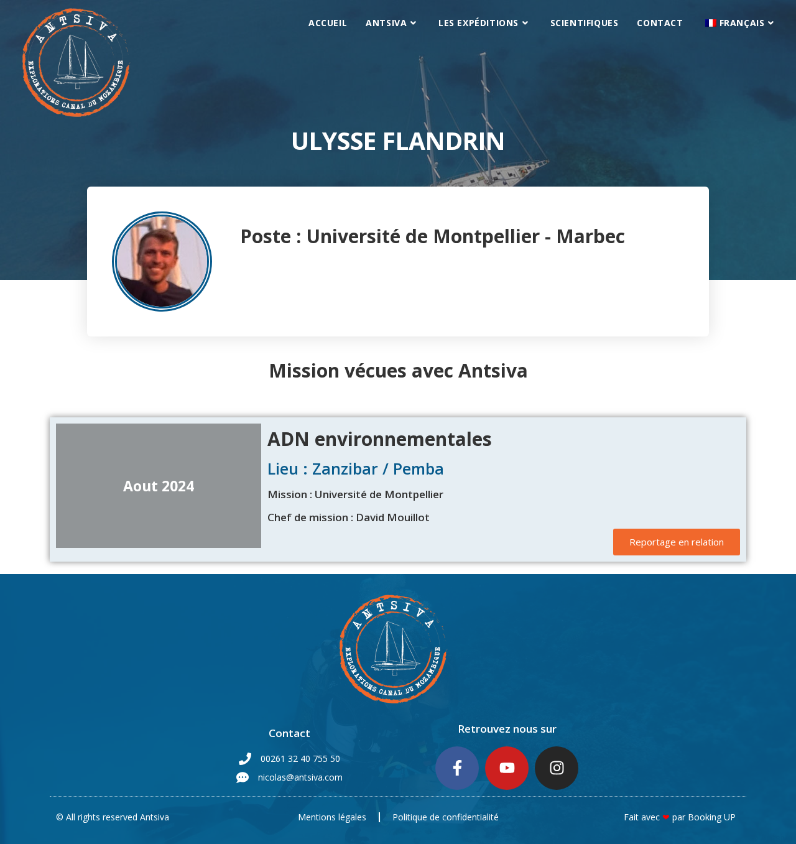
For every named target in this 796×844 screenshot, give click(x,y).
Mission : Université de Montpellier (355, 494)
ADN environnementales (379, 439)
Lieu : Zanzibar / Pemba (355, 468)
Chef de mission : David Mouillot (348, 517)
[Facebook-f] (457, 768)
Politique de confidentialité (445, 817)
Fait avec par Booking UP (680, 817)
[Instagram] (556, 768)
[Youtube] (507, 768)
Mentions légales (332, 817)
